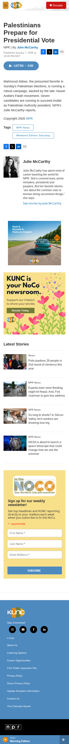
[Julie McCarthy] (11, 167)
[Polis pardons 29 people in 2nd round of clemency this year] (15, 361)
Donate (58, 5)
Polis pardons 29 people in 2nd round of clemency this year (45, 364)
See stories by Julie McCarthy (42, 203)
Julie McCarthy (27, 47)
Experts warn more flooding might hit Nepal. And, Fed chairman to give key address (46, 391)
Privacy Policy (14, 675)
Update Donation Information (23, 691)
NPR (29, 118)
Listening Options (17, 653)
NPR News (23, 127)
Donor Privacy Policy (18, 683)
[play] (5, 739)
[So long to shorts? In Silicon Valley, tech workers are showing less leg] (15, 416)
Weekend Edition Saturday (33, 135)
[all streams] (64, 739)
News (31, 355)
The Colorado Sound (18, 706)
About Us (12, 645)
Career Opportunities (19, 660)
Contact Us (13, 698)
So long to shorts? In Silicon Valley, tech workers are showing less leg (45, 418)
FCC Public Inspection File (22, 668)
